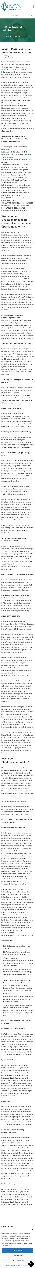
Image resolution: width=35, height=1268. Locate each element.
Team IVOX (8, 36)
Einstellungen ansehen (17, 1261)
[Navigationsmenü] (31, 6)
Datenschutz (19, 1265)
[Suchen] (31, 16)
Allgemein (17, 36)
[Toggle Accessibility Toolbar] (31, 1264)
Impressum (26, 1265)
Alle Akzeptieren (17, 1250)
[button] (32, 1230)
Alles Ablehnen (17, 1255)
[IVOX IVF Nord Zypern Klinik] (11, 6)
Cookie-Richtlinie (10, 1265)
